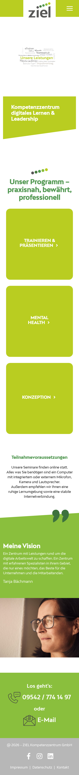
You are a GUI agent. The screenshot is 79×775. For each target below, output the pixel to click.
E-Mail (46, 720)
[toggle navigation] (70, 8)
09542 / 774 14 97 (46, 697)
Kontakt (63, 767)
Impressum (19, 767)
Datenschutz (42, 767)
